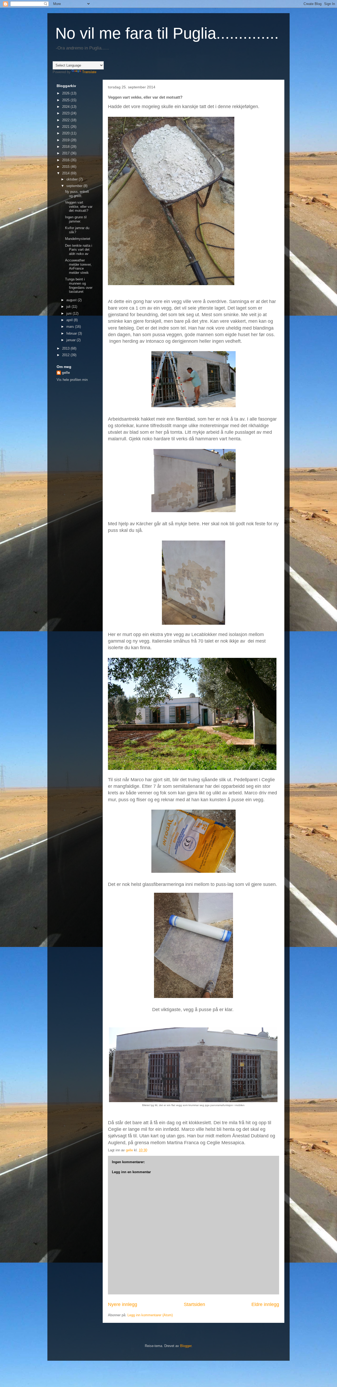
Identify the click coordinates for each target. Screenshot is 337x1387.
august (72, 300)
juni (69, 313)
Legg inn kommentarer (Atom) (150, 1315)
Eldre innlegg (265, 1304)
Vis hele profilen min (72, 380)
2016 (66, 160)
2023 (66, 113)
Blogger (185, 1346)
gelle (66, 373)
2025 (66, 100)
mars (70, 327)
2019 (66, 140)
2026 (66, 93)
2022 (66, 120)
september (74, 186)
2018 (66, 147)
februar (72, 333)
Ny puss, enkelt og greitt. (77, 194)
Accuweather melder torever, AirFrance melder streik (78, 266)
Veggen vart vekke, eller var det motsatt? (78, 206)
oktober (72, 179)
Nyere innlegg (122, 1304)
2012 (66, 355)
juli (69, 307)
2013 (66, 348)
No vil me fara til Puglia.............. (167, 33)
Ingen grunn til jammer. (76, 219)
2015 (66, 167)
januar (71, 340)
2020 (66, 133)
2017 (66, 153)
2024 (66, 107)
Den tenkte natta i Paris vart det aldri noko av (78, 250)
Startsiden (194, 1304)
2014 (66, 173)
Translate (89, 72)
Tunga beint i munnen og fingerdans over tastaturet (78, 285)
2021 (66, 127)
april (70, 320)
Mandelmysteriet (77, 239)
